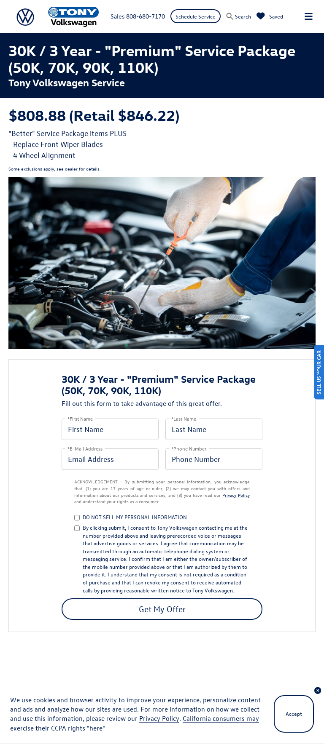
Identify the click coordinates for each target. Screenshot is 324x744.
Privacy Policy (236, 495)
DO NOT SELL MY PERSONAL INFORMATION (135, 516)
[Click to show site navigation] (308, 16)
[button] (317, 691)
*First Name (80, 418)
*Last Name (183, 418)
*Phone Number (188, 448)
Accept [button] (294, 713)
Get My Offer (162, 609)
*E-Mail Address (85, 448)
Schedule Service (196, 16)
